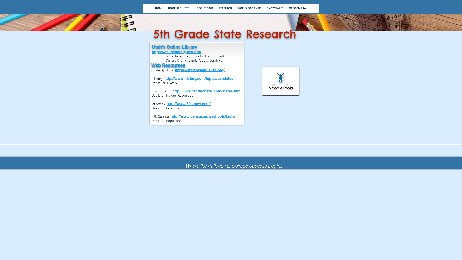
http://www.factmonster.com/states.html (207, 91)
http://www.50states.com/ (189, 104)
